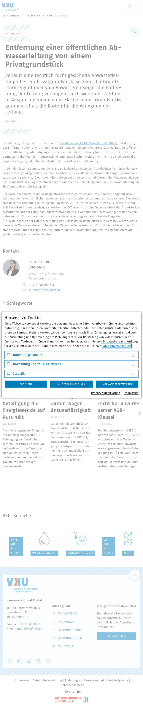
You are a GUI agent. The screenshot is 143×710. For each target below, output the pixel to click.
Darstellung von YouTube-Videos (37, 364)
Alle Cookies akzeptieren (117, 384)
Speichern (26, 384)
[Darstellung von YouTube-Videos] (8, 364)
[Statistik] (8, 374)
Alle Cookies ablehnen (71, 384)
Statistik (19, 373)
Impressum (131, 392)
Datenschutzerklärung (116, 345)
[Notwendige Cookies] (8, 355)
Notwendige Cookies (27, 355)
